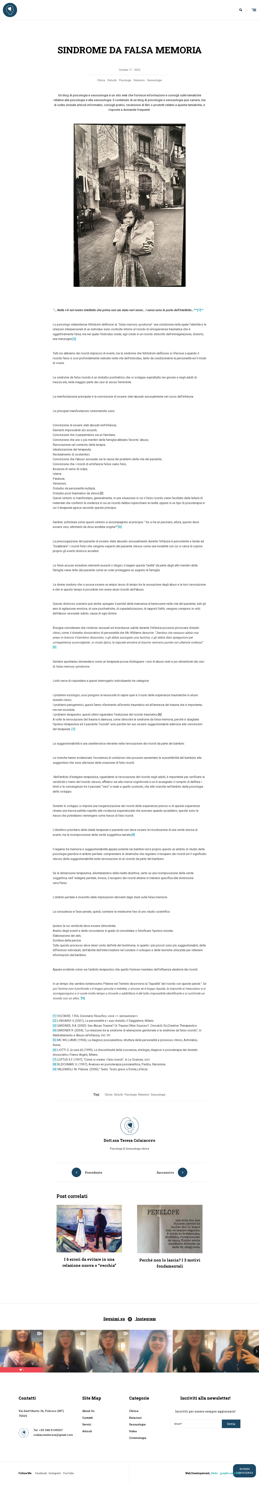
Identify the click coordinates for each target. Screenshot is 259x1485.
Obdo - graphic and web (225, 1473)
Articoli (87, 1431)
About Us (88, 1411)
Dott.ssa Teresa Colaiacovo (129, 1140)
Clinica (101, 80)
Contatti (87, 1418)
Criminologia (137, 1438)
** (199, 310)
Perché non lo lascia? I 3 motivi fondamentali (169, 1263)
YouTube (68, 1473)
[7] (73, 729)
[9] (83, 998)
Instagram (55, 1473)
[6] (160, 714)
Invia (231, 1424)
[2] (74, 339)
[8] (133, 835)
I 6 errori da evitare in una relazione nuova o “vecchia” (89, 1262)
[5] (54, 647)
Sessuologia (154, 80)
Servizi (86, 1424)
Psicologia (125, 80)
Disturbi (112, 80)
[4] (120, 527)
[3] (101, 493)
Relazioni (139, 80)
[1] (54, 1016)
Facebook (41, 1473)
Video (133, 1431)
